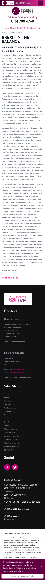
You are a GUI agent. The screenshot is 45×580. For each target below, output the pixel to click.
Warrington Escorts (11, 447)
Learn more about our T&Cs (23, 576)
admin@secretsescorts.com (20, 372)
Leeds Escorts (9, 432)
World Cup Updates (11, 516)
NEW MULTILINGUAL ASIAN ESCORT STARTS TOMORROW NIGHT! (20, 486)
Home (4, 28)
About (6, 397)
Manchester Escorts (12, 443)
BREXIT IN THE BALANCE (28, 28)
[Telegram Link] (7, 467)
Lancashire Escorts (11, 436)
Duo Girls (7, 404)
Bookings (7, 411)
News (6, 415)
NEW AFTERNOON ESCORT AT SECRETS (22, 502)
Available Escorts (10, 408)
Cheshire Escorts (10, 429)
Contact (7, 425)
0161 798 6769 (22, 22)
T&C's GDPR (9, 450)
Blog (12, 28)
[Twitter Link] (15, 467)
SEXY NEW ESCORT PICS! (15, 495)
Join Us (7, 422)
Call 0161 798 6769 (24, 3)
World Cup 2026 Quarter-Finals (16, 509)
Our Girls (7, 401)
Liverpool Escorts (11, 440)
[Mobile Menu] (40, 3)
